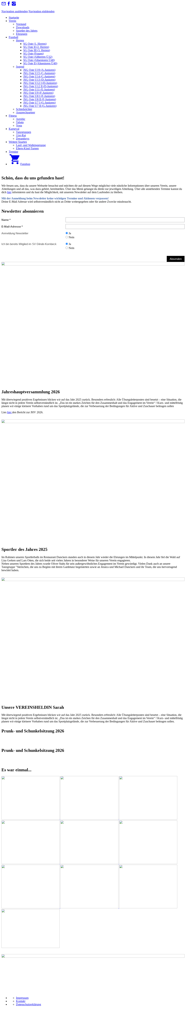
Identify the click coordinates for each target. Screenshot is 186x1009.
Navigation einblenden (41, 11)
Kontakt (20, 1001)
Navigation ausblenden (14, 11)
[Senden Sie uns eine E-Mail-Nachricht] (3, 4)
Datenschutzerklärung (28, 1004)
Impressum (22, 997)
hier (9, 192)
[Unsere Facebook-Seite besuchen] (9, 4)
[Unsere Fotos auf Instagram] (14, 4)
